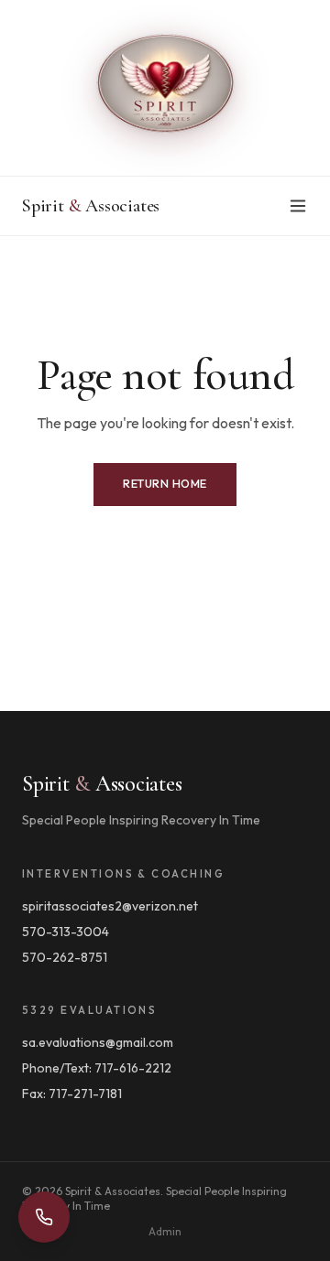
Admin (165, 1231)
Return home (165, 483)
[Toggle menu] (298, 206)
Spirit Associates (91, 206)
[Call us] (44, 1217)
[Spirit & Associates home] (165, 88)
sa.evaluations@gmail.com (97, 1042)
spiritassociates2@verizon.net (110, 906)
